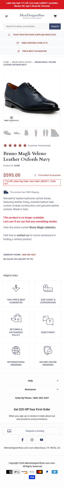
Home (6, 62)
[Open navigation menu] (6, 16)
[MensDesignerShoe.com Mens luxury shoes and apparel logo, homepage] (32, 16)
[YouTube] (41, 439)
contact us (23, 235)
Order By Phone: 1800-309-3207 (32, 398)
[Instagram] (32, 439)
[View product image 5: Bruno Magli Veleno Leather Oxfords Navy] (45, 133)
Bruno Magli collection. (43, 227)
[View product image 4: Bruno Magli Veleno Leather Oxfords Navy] (36, 133)
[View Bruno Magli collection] (11, 119)
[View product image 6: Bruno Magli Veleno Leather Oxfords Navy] (55, 133)
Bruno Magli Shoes (22, 62)
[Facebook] (22, 439)
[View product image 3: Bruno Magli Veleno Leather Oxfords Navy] (26, 133)
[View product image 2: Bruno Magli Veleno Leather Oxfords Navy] (17, 133)
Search (55, 26)
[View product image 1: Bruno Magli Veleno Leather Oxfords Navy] (7, 133)
